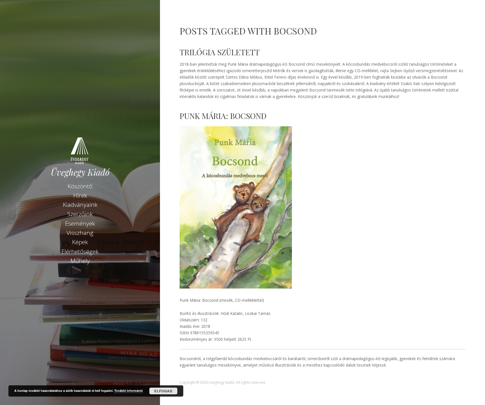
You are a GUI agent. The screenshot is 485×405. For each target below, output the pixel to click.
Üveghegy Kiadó (80, 172)
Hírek (80, 195)
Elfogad (163, 390)
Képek (80, 242)
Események (80, 223)
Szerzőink (80, 214)
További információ (128, 390)
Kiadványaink (80, 205)
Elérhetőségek (80, 251)
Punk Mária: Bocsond (223, 116)
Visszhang (80, 233)
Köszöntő (80, 186)
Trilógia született (220, 52)
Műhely (80, 261)
